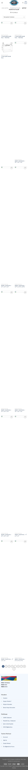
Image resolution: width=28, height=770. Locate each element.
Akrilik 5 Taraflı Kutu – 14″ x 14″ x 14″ (6, 411)
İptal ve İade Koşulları (8, 724)
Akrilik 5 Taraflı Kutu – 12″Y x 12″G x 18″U (20, 286)
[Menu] (2, 3)
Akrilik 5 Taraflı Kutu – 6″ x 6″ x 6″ (7, 660)
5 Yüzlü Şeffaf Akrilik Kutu (6, 57)
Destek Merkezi (6, 743)
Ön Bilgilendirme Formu (8, 746)
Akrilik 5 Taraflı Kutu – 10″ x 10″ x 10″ (20, 161)
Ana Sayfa (5, 8)
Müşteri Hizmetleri (7, 704)
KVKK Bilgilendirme (7, 727)
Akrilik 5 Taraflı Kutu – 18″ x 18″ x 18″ (6, 535)
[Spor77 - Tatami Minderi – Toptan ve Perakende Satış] (14, 2)
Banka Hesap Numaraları (9, 707)
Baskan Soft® (14, 759)
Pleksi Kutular (15, 8)
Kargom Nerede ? (7, 701)
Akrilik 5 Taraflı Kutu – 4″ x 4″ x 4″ (21, 535)
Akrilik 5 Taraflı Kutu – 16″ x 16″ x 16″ (20, 411)
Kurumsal (5, 737)
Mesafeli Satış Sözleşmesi (9, 720)
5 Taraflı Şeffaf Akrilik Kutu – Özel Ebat (6, 37)
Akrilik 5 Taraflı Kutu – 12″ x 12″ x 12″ (6, 286)
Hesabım (5, 698)
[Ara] (22, 2)
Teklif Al (5, 740)
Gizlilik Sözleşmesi (7, 717)
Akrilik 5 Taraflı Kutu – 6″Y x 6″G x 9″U (20, 660)
